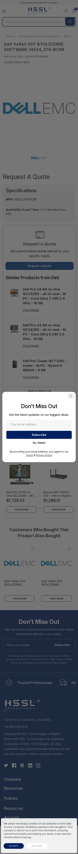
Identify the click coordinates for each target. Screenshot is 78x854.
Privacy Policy (44, 455)
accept (13, 846)
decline (37, 846)
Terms (29, 455)
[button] (71, 396)
